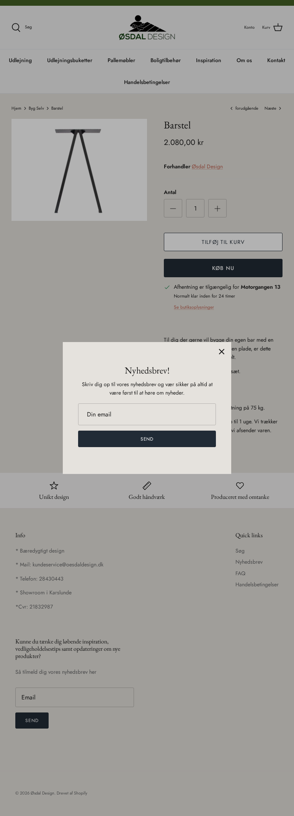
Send (147, 439)
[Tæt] (221, 351)
